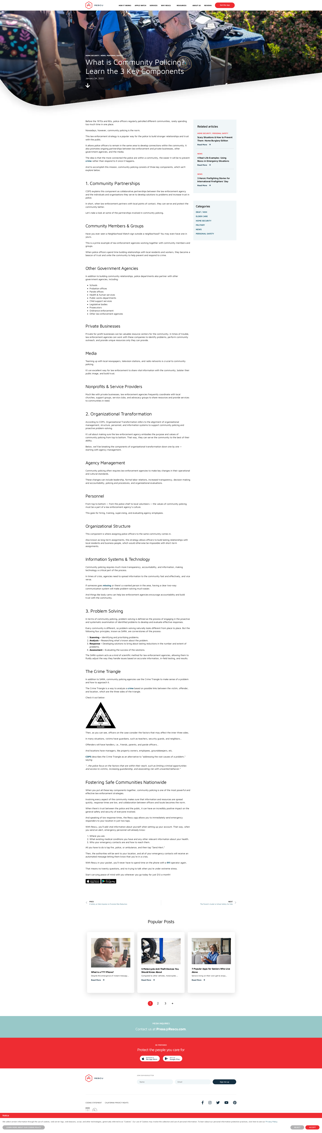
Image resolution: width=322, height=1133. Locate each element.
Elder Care (202, 216)
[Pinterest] (234, 1103)
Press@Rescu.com (171, 1029)
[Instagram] (210, 1103)
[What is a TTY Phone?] (110, 952)
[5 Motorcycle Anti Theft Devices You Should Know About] (161, 951)
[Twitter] (218, 1103)
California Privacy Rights (116, 1103)
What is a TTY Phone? (102, 972)
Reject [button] (297, 1127)
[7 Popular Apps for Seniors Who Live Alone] (211, 951)
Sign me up (224, 1082)
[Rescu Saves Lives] (94, 5)
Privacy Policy (271, 1122)
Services (153, 5)
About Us (196, 5)
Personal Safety (205, 234)
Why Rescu (166, 5)
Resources (181, 5)
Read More (202, 145)
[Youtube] (226, 1103)
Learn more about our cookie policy (23, 1127)
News (199, 229)
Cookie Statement (94, 1103)
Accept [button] (312, 1127)
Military (200, 225)
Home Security (203, 221)
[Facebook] (203, 1103)
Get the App (225, 5)
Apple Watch (140, 5)
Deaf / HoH (201, 212)
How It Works (125, 5)
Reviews (208, 5)
